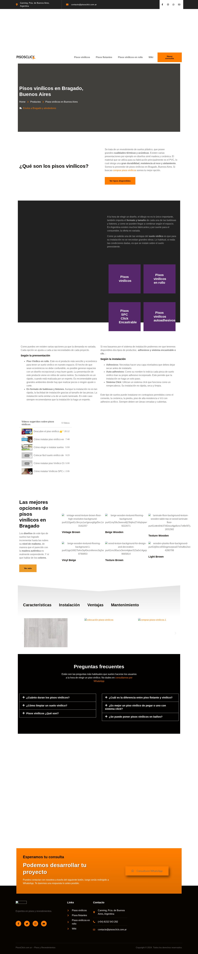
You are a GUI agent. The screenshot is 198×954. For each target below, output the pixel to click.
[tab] (45, 431)
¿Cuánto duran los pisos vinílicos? (48, 697)
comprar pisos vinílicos (124, 170)
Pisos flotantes (104, 57)
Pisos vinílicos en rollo (130, 57)
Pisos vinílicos (82, 57)
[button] (22, 633)
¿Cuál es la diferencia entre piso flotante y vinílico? (140, 697)
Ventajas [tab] (95, 605)
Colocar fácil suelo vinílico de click (49, 455)
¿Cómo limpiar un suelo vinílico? (46, 705)
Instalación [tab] (69, 605)
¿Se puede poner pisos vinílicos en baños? (135, 716)
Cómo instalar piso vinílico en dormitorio (49, 439)
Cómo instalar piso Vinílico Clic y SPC (49, 463)
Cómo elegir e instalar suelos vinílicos (49, 447)
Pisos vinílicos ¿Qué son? (42, 713)
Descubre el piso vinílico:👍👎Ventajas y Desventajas (48, 431)
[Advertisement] (99, 30)
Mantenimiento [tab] (125, 605)
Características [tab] (37, 605)
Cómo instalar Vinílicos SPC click (49, 471)
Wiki (151, 57)
